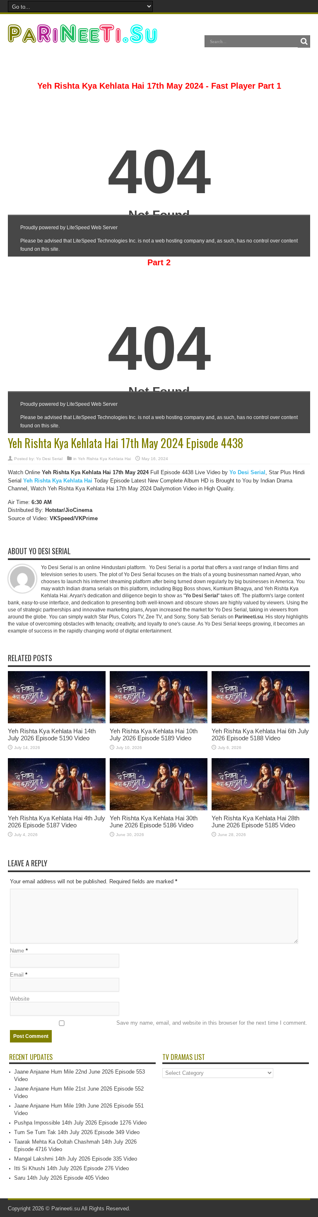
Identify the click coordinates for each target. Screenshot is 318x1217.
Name (17, 951)
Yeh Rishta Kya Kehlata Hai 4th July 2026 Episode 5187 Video (56, 822)
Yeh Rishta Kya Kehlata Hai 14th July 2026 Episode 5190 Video (52, 734)
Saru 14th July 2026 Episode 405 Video (61, 1178)
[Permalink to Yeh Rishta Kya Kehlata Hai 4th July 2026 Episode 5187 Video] (57, 808)
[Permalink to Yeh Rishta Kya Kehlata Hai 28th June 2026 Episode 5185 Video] (260, 808)
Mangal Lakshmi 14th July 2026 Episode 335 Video (75, 1159)
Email (17, 975)
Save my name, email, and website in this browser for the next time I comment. (211, 1023)
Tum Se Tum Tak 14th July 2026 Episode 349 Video (77, 1132)
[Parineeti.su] (83, 38)
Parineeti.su (65, 1208)
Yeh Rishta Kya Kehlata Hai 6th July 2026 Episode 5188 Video (260, 734)
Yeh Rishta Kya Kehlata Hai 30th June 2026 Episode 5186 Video (154, 822)
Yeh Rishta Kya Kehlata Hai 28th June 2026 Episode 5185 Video (255, 822)
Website (19, 999)
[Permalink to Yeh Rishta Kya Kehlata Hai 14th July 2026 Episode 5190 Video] (57, 721)
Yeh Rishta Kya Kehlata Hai (104, 458)
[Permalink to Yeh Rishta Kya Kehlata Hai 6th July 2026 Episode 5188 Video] (260, 721)
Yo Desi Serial (49, 458)
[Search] (304, 41)
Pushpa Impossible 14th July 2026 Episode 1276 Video (80, 1123)
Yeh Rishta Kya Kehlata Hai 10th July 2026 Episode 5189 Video (154, 734)
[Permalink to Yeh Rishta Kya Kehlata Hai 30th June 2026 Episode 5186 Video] (158, 808)
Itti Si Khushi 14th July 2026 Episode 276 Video (71, 1168)
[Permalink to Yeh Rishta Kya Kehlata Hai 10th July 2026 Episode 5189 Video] (158, 721)
